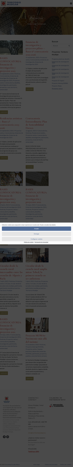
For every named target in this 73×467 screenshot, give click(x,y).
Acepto (36, 228)
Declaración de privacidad (41, 242)
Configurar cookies (36, 239)
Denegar (36, 234)
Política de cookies (29, 242)
